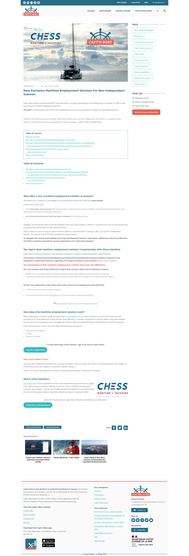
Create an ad (28, 518)
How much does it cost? (36, 180)
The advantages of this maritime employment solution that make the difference (57, 175)
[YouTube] (38, 2)
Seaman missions (141, 60)
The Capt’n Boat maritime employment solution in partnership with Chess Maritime (57, 172)
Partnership (139, 54)
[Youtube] (151, 520)
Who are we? (99, 541)
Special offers (139, 84)
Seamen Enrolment (52, 427)
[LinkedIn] (28, 2)
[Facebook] (24, 2)
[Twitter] (35, 2)
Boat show (138, 36)
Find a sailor (28, 510)
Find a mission (29, 514)
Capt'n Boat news (51, 86)
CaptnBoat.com (159, 2)
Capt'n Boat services (33, 427)
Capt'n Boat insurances (143, 42)
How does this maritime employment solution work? (45, 177)
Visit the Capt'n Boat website (36, 507)
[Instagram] (31, 2)
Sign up (26, 522)
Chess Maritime (29, 383)
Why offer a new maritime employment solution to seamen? (48, 169)
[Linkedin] (138, 520)
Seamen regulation (142, 72)
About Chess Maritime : (34, 183)
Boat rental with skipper (144, 30)
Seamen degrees (141, 66)
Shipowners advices (142, 78)
